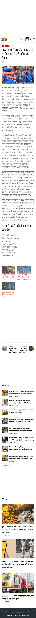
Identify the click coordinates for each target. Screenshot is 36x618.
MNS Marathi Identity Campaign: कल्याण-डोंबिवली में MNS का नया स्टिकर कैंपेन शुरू (21, 430)
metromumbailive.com (18, 612)
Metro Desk (7, 61)
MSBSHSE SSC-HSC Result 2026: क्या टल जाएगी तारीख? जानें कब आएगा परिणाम (21, 420)
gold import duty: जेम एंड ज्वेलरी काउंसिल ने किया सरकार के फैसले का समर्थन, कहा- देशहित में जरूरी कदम (21, 393)
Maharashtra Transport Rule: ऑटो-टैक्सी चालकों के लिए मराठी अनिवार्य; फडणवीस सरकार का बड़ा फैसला (21, 439)
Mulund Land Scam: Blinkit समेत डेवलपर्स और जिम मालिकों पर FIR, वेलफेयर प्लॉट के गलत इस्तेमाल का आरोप (21, 402)
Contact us (17, 615)
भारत (3, 200)
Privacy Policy (25, 615)
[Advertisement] (18, 18)
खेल (3, 45)
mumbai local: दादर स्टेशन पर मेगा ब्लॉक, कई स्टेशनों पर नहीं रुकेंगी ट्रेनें (21, 411)
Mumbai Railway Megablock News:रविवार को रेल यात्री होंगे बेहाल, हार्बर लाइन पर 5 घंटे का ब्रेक (20, 448)
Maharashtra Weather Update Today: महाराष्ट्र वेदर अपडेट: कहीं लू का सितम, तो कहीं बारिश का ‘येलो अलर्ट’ (21, 457)
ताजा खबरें (7, 45)
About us (9, 615)
